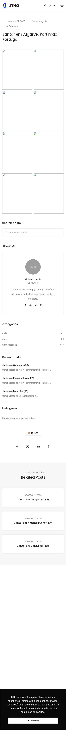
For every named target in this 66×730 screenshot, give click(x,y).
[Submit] (61, 232)
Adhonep (13, 26)
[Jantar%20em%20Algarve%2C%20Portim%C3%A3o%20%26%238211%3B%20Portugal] (17, 446)
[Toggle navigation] (62, 6)
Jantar (5, 339)
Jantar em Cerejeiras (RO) (33, 499)
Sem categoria (39, 21)
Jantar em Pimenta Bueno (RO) (33, 522)
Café (4, 333)
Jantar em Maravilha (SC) (33, 546)
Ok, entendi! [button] (33, 720)
